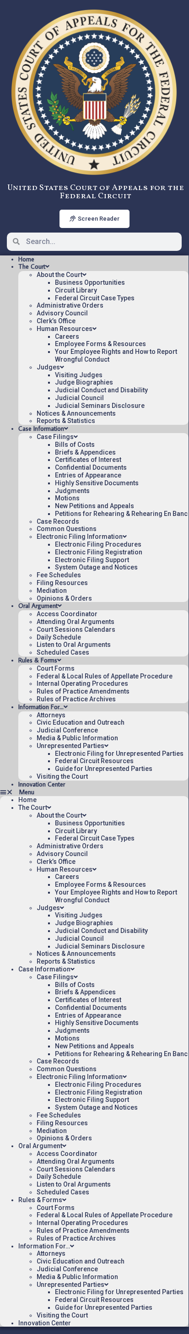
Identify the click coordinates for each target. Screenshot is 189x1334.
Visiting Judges (79, 375)
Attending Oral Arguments (75, 621)
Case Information (41, 428)
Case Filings (55, 436)
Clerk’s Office (56, 321)
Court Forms (56, 668)
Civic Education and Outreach (80, 722)
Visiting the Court (62, 776)
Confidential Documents (91, 467)
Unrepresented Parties (70, 745)
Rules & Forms (37, 660)
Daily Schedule (59, 637)
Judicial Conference (67, 730)
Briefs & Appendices (85, 452)
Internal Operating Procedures (82, 683)
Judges (48, 367)
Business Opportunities (90, 282)
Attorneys (51, 715)
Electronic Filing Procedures (98, 544)
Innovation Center (41, 784)
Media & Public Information (77, 738)
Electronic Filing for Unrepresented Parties (119, 753)
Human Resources (64, 328)
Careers (67, 336)
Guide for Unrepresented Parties (103, 768)
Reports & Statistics (66, 420)
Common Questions (67, 528)
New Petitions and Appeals (94, 506)
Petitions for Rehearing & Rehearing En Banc (121, 513)
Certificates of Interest (88, 459)
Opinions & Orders (64, 598)
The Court (31, 266)
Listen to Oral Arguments (74, 644)
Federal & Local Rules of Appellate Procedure (105, 676)
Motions (67, 498)
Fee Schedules (59, 575)
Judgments (72, 490)
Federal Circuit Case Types (95, 298)
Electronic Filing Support (92, 560)
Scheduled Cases (63, 652)
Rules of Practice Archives (76, 699)
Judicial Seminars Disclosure (100, 405)
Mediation (52, 590)
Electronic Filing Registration (98, 552)
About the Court (59, 274)
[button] (94, 792)
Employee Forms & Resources (100, 343)
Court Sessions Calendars (76, 629)
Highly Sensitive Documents (97, 483)
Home (26, 259)
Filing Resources (62, 582)
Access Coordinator (67, 614)
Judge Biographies (84, 382)
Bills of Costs (75, 444)
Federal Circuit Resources (94, 761)
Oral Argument (38, 606)
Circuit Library (76, 290)
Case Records (58, 521)
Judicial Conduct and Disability (101, 390)
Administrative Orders (70, 305)
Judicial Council (79, 397)
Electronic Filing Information (80, 536)
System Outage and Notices (96, 567)
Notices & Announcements (76, 413)
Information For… (41, 707)
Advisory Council (62, 313)
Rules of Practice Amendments (83, 691)
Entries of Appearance (88, 475)
